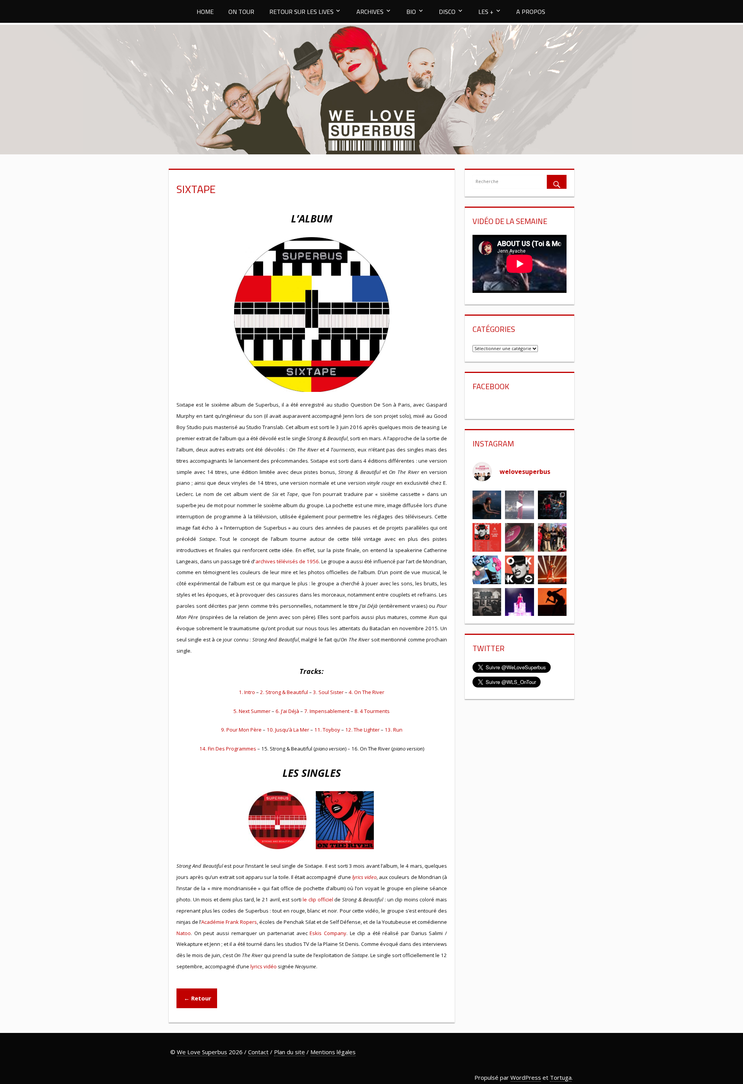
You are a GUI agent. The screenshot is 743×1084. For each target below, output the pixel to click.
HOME (205, 11)
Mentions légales (333, 1052)
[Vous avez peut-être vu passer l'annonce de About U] (487, 505)
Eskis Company (328, 933)
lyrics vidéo (263, 966)
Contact (258, 1052)
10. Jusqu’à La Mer (288, 729)
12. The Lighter (362, 729)
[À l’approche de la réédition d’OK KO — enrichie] (519, 602)
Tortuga (561, 1077)
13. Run (393, 729)
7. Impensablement (326, 711)
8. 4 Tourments (372, 711)
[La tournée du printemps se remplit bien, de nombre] (487, 537)
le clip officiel (318, 899)
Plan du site (289, 1052)
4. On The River (366, 692)
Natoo (183, 933)
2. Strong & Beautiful (284, 692)
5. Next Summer (251, 711)
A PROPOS (530, 11)
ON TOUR (241, 11)
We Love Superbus (202, 1052)
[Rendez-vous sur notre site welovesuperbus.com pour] (552, 537)
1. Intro (247, 692)
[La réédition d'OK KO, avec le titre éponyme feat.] (519, 570)
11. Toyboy (327, 729)
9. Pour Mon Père (241, 729)
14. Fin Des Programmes (227, 748)
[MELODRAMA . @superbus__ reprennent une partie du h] (519, 505)
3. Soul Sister (328, 692)
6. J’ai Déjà (287, 711)
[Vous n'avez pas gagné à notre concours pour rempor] (519, 537)
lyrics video (364, 877)
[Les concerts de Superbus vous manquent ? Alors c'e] (552, 570)
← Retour (196, 998)
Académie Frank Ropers (229, 921)
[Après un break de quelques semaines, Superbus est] (552, 505)
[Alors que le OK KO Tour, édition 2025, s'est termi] (552, 602)
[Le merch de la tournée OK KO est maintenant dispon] (487, 602)
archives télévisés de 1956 (287, 561)
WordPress (525, 1077)
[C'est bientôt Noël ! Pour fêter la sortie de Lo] (487, 570)
